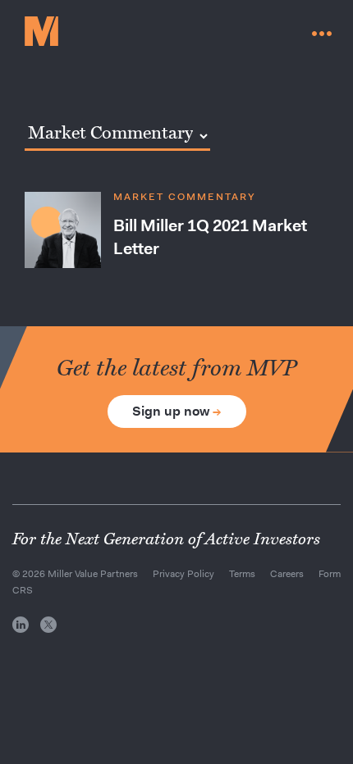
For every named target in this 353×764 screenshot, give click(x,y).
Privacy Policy (183, 573)
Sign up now (177, 411)
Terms (242, 573)
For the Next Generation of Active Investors (166, 539)
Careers (287, 573)
